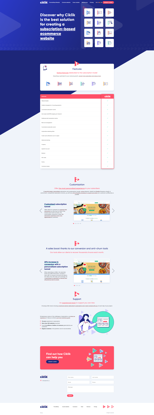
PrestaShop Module (54, 2)
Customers (75, 406)
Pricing (92, 2)
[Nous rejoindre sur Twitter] (108, 406)
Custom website (66, 2)
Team (82, 406)
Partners (88, 406)
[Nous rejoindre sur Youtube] (113, 406)
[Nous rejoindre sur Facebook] (104, 406)
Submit (70, 395)
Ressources (85, 2)
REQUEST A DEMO (108, 2)
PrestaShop (56, 406)
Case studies (76, 2)
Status (41, 412)
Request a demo (52, 361)
